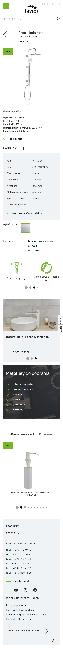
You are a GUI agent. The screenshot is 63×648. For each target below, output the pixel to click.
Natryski (33, 246)
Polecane (45, 434)
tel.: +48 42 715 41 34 (18, 559)
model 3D (18, 395)
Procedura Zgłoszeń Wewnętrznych (26, 615)
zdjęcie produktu (22, 384)
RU (48, 4)
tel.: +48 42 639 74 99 (19, 573)
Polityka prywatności (18, 605)
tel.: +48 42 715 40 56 (18, 555)
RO (58, 4)
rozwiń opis (15, 139)
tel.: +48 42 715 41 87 (18, 568)
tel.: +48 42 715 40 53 (18, 550)
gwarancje (18, 405)
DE (53, 4)
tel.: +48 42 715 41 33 (18, 564)
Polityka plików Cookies (20, 610)
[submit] (58, 18)
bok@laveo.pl (21, 581)
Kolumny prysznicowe (41, 241)
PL (39, 4)
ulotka (16, 400)
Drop (19, 111)
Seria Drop (34, 251)
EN (43, 4)
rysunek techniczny (24, 389)
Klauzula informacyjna (19, 619)
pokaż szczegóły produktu (26, 213)
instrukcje (18, 410)
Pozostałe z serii (22, 434)
